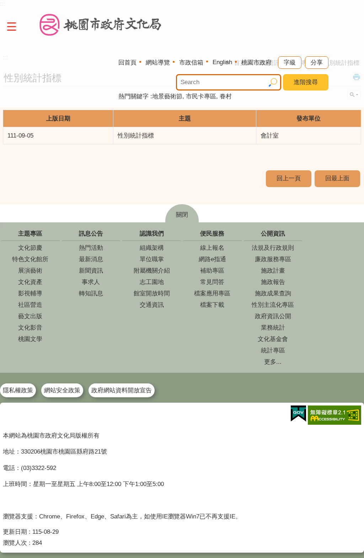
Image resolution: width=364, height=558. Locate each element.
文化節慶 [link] (30, 247)
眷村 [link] (226, 96)
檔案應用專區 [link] (212, 293)
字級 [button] (290, 62)
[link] (298, 413)
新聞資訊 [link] (91, 270)
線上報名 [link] (212, 247)
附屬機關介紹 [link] (152, 270)
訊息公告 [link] (91, 233)
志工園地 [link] (152, 282)
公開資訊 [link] (273, 233)
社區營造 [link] (30, 304)
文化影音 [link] (30, 327)
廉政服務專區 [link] (273, 259)
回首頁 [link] (127, 62)
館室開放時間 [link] (152, 293)
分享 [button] (317, 62)
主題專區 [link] (30, 233)
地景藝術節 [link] (167, 96)
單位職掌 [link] (152, 259)
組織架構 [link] (152, 247)
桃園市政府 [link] (256, 62)
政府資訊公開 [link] (273, 316)
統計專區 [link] (273, 350)
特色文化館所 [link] (30, 259)
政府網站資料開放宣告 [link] (121, 390)
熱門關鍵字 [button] (133, 96)
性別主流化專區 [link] (273, 304)
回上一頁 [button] (289, 178)
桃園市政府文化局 (100, 25)
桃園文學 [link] (30, 339)
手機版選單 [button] (11, 26)
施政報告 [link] (273, 282)
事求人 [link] (91, 282)
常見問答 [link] (212, 282)
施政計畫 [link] (273, 270)
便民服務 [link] (212, 233)
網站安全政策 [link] (62, 390)
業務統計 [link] (273, 327)
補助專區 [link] (212, 270)
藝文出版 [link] (30, 316)
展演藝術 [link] (30, 270)
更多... (273, 361)
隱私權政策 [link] (18, 390)
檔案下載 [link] (212, 304)
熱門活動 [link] (91, 247)
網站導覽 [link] (158, 62)
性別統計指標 (136, 135)
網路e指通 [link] (212, 259)
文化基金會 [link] (273, 339)
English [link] (222, 62)
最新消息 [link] (91, 259)
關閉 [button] (182, 214)
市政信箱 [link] (191, 62)
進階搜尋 (306, 82)
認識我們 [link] (152, 233)
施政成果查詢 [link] (273, 293)
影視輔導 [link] (30, 293)
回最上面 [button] (337, 178)
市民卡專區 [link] (201, 96)
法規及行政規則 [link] (273, 247)
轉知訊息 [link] (91, 293)
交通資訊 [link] (152, 304)
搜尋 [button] (273, 82)
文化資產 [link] (30, 282)
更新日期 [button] (15, 531)
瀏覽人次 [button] (15, 542)
